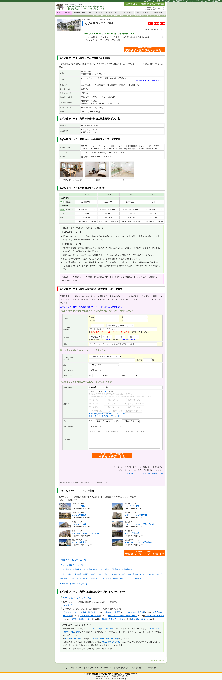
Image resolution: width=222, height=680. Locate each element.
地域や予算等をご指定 (111, 642)
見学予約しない (112, 391)
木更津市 (78, 574)
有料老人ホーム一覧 (64, 12)
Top (66, 668)
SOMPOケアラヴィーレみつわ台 (85, 533)
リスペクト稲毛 (78, 506)
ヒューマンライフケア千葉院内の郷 (139, 524)
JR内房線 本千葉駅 (136, 612)
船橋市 (70, 574)
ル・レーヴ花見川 (79, 542)
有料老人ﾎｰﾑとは (92, 668)
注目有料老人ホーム (79, 12)
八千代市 (150, 574)
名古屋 (66, 632)
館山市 (86, 578)
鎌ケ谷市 (63, 578)
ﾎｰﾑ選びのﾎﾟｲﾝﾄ (107, 668)
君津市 (71, 578)
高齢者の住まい (142, 12)
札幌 (152, 629)
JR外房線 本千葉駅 (111, 612)
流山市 (142, 574)
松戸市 (93, 574)
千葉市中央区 (65, 569)
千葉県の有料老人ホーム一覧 (72, 560)
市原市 (135, 574)
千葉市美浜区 (127, 569)
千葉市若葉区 (104, 569)
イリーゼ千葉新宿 (132, 533)
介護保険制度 (158, 12)
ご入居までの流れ (127, 12)
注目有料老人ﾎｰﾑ (77, 668)
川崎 (106, 629)
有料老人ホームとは (95, 12)
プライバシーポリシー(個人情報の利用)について (144, 473)
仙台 (157, 629)
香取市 (123, 578)
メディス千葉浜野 (79, 515)
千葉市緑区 (115, 569)
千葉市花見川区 (79, 569)
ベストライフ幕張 (132, 506)
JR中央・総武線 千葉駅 (81, 619)
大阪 (72, 632)
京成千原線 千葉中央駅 (90, 616)
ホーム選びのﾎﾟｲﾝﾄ (110, 12)
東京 (94, 629)
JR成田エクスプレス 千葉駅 (111, 619)
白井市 (116, 578)
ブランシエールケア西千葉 (136, 515)
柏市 (129, 574)
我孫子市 (159, 574)
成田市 (107, 574)
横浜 (100, 629)
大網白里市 (138, 578)
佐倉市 (114, 574)
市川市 (63, 574)
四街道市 (93, 578)
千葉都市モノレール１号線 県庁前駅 (79, 612)
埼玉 (111, 629)
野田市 (100, 574)
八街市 (101, 578)
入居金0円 (68, 605)
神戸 (78, 632)
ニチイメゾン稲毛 (79, 524)
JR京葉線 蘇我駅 (138, 619)
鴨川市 (86, 574)
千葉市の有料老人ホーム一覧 (71, 565)
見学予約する (96, 391)
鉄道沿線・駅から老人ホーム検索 (105, 639)
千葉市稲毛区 (92, 569)
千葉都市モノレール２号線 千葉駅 (122, 616)
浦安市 (79, 578)
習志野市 (122, 574)
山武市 (130, 578)
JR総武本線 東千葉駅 (154, 616)
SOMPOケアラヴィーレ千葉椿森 (138, 542)
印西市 (108, 578)
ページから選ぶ (77, 598)
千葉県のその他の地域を (72, 584)
